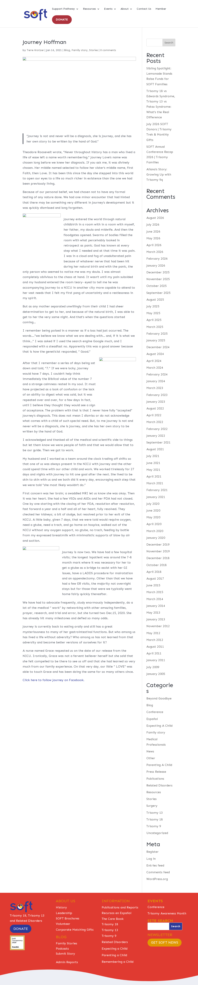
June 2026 (153, 231)
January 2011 (155, 660)
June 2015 (153, 585)
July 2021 (152, 456)
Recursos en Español (116, 913)
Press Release (156, 772)
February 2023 (157, 395)
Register (152, 852)
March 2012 (154, 640)
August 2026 (155, 218)
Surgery (151, 806)
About (125, 9)
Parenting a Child (114, 955)
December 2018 (158, 558)
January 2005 (155, 674)
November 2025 (158, 279)
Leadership (64, 913)
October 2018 (156, 565)
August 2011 (155, 646)
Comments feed (158, 872)
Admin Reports (67, 962)
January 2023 (155, 401)
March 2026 (154, 252)
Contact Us (144, 9)
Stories (93, 50)
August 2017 (155, 578)
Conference (154, 712)
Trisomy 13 (154, 812)
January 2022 (155, 435)
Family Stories (66, 943)
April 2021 (153, 476)
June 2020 (153, 510)
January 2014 (155, 606)
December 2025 (158, 272)
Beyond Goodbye (159, 698)
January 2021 (155, 497)
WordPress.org (157, 879)
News (150, 751)
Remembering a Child (117, 962)
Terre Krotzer (35, 50)
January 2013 (155, 619)
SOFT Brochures (67, 918)
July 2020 (152, 504)
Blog (67, 50)
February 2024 (157, 374)
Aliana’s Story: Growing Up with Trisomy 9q (158, 174)
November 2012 (158, 626)
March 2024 (154, 367)
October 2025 (156, 286)
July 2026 (152, 224)
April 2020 (153, 524)
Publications (155, 778)
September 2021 (158, 442)
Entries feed (155, 865)
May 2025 (153, 313)
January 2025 (155, 340)
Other (150, 758)
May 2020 (153, 517)
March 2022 (154, 422)
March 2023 (154, 388)
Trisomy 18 (154, 819)
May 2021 (153, 470)
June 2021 (153, 463)
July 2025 (152, 306)
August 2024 (155, 354)
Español (152, 719)
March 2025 (154, 327)
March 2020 (154, 531)
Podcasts (62, 948)
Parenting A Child (159, 765)
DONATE (62, 19)
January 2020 (155, 538)
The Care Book (113, 919)
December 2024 (158, 347)
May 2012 (153, 633)
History (61, 907)
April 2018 (153, 572)
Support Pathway (63, 9)
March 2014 (154, 599)
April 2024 (153, 361)
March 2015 (154, 592)
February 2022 (157, 429)
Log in (151, 858)
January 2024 (155, 381)
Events (108, 9)
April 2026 (153, 245)
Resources (89, 9)
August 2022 (155, 408)
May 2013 (153, 612)
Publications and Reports (120, 907)
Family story (80, 50)
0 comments (108, 50)
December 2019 (158, 544)
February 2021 (157, 490)
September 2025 (158, 293)
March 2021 (154, 483)
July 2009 (152, 667)
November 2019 (158, 551)
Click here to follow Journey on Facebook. (53, 680)
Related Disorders (159, 785)
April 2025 (153, 320)
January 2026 (155, 265)
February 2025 (157, 333)
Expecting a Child (114, 948)
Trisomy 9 (153, 826)
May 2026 (153, 238)
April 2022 (153, 415)
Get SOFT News (164, 942)
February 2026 (157, 258)
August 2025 (155, 299)
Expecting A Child (159, 725)
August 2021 (155, 449)
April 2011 (153, 653)
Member (160, 9)
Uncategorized (157, 833)
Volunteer (63, 924)
